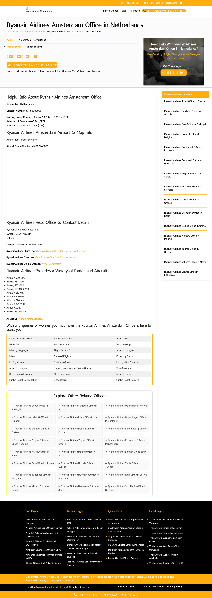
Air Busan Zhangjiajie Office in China (43, 550)
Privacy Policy (174, 586)
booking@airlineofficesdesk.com (162, 3)
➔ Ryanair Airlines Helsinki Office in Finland (30, 419)
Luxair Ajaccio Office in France (123, 558)
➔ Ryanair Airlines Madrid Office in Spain (76, 453)
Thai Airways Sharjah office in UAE (166, 563)
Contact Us (144, 586)
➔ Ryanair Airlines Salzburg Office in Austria (77, 407)
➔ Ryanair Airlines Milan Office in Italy (78, 417)
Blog (132, 586)
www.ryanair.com (51, 264)
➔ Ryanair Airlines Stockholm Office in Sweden (125, 488)
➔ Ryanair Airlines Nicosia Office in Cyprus (76, 465)
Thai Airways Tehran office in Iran (165, 528)
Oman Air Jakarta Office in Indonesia (126, 545)
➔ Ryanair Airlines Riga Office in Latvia (126, 474)
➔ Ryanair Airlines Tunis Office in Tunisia (122, 465)
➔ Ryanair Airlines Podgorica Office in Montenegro (125, 442)
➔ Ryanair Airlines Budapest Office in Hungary (31, 476)
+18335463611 (131, 3)
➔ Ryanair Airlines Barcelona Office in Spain (78, 488)
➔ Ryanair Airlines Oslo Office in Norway (126, 405)
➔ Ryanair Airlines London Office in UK (125, 451)
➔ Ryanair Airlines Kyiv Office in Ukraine (33, 463)
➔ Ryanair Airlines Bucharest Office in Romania (78, 476)
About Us (122, 586)
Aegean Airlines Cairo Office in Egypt (44, 528)
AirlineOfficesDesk (16, 31)
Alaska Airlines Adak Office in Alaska (43, 563)
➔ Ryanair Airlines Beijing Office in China (76, 430)
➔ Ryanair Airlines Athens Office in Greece (30, 488)
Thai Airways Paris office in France (166, 533)
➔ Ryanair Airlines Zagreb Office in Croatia (76, 442)
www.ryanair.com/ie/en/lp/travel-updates (63, 251)
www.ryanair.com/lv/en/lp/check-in (56, 257)
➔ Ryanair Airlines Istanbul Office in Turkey (31, 430)
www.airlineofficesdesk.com (51, 587)
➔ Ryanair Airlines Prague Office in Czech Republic (30, 442)
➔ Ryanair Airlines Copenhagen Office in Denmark (125, 419)
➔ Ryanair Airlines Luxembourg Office (125, 428)
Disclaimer (158, 586)
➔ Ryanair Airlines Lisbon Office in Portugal (30, 407)
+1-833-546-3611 (173, 72)
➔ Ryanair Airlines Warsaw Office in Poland (30, 453)
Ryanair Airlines (37, 31)
